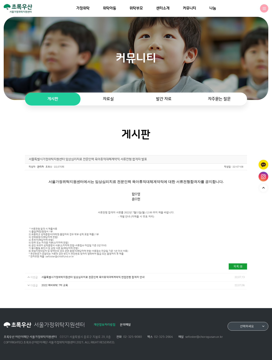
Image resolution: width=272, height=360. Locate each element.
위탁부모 (136, 8)
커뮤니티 (189, 8)
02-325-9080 (132, 337)
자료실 (108, 99)
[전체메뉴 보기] (264, 8)
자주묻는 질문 (219, 99)
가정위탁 (83, 8)
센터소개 (162, 8)
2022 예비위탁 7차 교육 (54, 285)
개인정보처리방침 (104, 324)
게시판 (52, 99)
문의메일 (125, 324)
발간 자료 (164, 99)
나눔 (212, 8)
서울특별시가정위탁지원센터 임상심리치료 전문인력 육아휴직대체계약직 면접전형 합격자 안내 (93, 277)
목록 (236, 266)
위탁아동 (109, 8)
